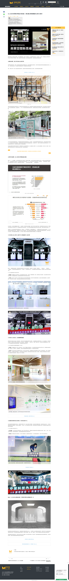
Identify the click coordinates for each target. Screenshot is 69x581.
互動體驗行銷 (21, 6)
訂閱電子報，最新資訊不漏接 (29, 539)
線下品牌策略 (16, 6)
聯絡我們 (21, 571)
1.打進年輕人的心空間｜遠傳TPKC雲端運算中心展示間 (15, 20)
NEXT (46, 558)
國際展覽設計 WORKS (39, 568)
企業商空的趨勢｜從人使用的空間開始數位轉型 (14, 19)
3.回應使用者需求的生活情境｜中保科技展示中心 (15, 22)
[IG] (61, 6)
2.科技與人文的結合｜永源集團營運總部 (13, 21)
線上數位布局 (26, 6)
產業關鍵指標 (32, 6)
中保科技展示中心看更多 (28, 467)
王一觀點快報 (42, 6)
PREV (12, 558)
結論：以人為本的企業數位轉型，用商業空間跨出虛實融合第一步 (15, 23)
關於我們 (48, 4)
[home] (15, 3)
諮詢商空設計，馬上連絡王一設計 (28, 72)
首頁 (21, 567)
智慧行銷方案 (29, 567)
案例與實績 (38, 567)
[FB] (60, 6)
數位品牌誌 (47, 567)
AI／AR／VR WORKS (39, 571)
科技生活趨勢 (37, 6)
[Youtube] (63, 6)
